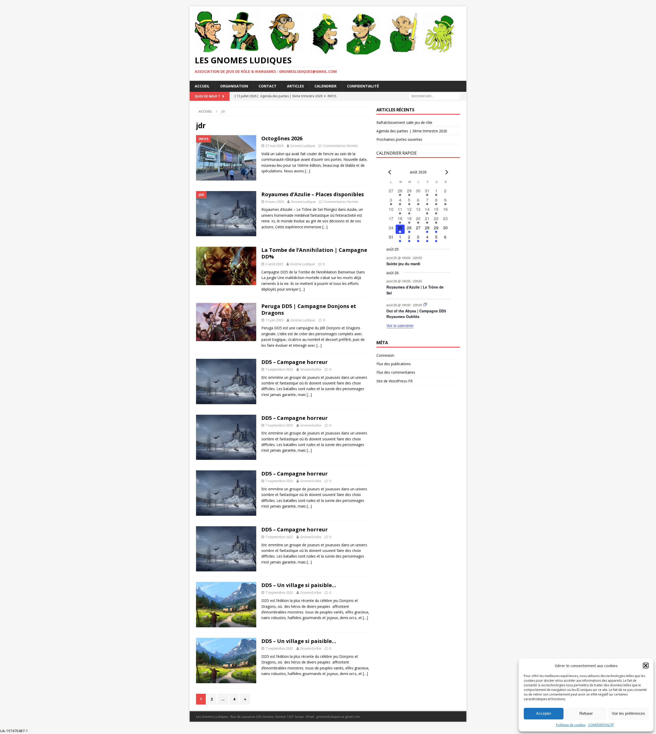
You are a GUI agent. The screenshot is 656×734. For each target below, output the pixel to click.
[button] (645, 665)
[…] (307, 170)
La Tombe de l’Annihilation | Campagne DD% (314, 253)
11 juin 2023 (274, 320)
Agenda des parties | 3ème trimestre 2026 (411, 130)
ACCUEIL (202, 86)
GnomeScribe (310, 369)
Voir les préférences (628, 713)
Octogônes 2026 (281, 138)
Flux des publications (393, 363)
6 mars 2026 (274, 201)
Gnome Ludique (302, 145)
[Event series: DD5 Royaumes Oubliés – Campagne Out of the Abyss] (425, 304)
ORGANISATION (234, 86)
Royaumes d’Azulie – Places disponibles (312, 194)
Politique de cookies (571, 725)
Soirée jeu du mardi (403, 263)
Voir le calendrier (400, 325)
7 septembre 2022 (279, 369)
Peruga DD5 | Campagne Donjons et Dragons (308, 309)
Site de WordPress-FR (394, 381)
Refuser (586, 713)
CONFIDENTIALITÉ (601, 725)
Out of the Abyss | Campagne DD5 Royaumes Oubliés (416, 313)
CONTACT (267, 86)
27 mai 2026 (274, 145)
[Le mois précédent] (447, 172)
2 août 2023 (274, 264)
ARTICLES (295, 86)
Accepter (543, 713)
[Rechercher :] (434, 95)
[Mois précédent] (389, 172)
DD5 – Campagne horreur (294, 362)
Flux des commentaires (395, 372)
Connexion (385, 355)
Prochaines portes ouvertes (399, 139)
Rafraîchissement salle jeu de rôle (404, 122)
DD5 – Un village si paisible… (298, 585)
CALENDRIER (325, 86)
